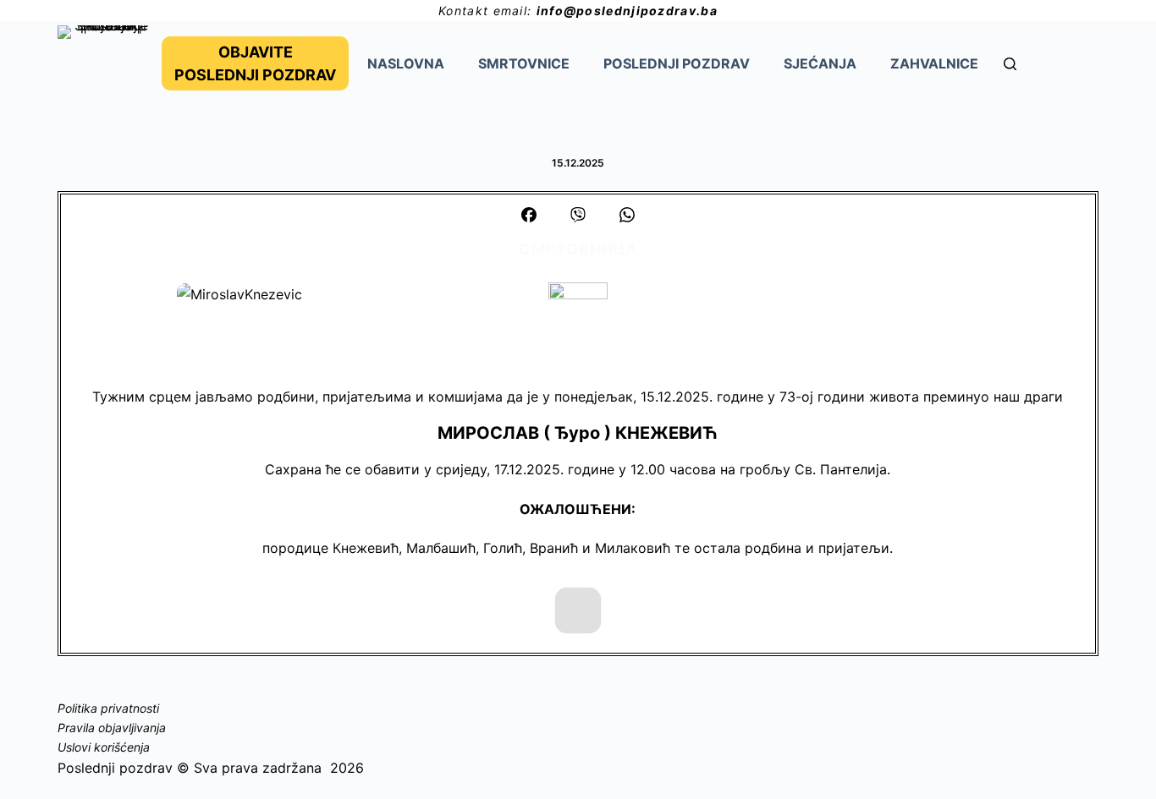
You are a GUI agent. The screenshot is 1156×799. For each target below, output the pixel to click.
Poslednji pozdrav (676, 63)
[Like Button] (577, 610)
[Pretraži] (1010, 63)
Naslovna (405, 63)
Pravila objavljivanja (112, 727)
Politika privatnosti (108, 708)
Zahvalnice (934, 63)
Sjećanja (820, 63)
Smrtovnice (524, 63)
